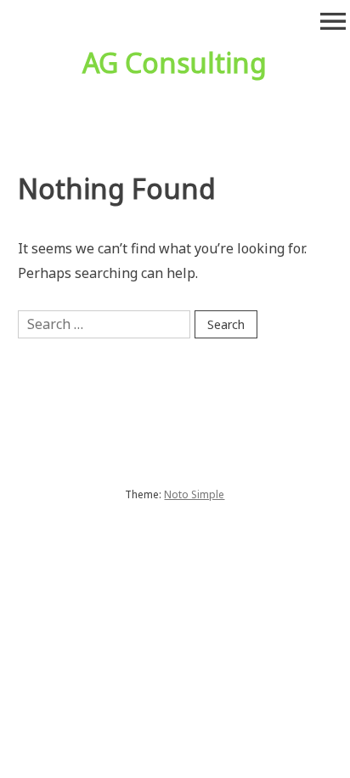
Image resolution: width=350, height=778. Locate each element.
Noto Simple (194, 494)
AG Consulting (174, 62)
